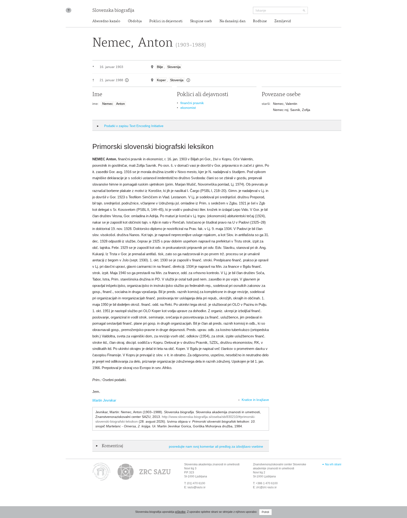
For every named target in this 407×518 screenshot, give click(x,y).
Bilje (160, 67)
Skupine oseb (201, 21)
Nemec (107, 104)
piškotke (180, 512)
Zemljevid (282, 21)
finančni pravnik (192, 103)
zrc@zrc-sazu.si (266, 487)
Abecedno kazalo (106, 21)
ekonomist (188, 108)
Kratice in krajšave (255, 400)
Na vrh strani (333, 464)
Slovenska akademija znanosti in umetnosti (212, 464)
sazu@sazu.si (196, 487)
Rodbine (260, 21)
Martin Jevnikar (104, 400)
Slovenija (174, 67)
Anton (120, 104)
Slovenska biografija (113, 10)
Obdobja (135, 21)
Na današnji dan (232, 21)
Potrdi (265, 512)
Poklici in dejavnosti (166, 21)
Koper (161, 80)
